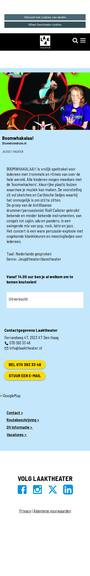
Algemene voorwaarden (52, 510)
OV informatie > (20, 427)
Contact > (15, 412)
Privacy (25, 510)
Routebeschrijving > (23, 419)
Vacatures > (17, 434)
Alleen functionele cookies (45, 24)
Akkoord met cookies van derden (45, 17)
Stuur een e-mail (25, 375)
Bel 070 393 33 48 (25, 364)
